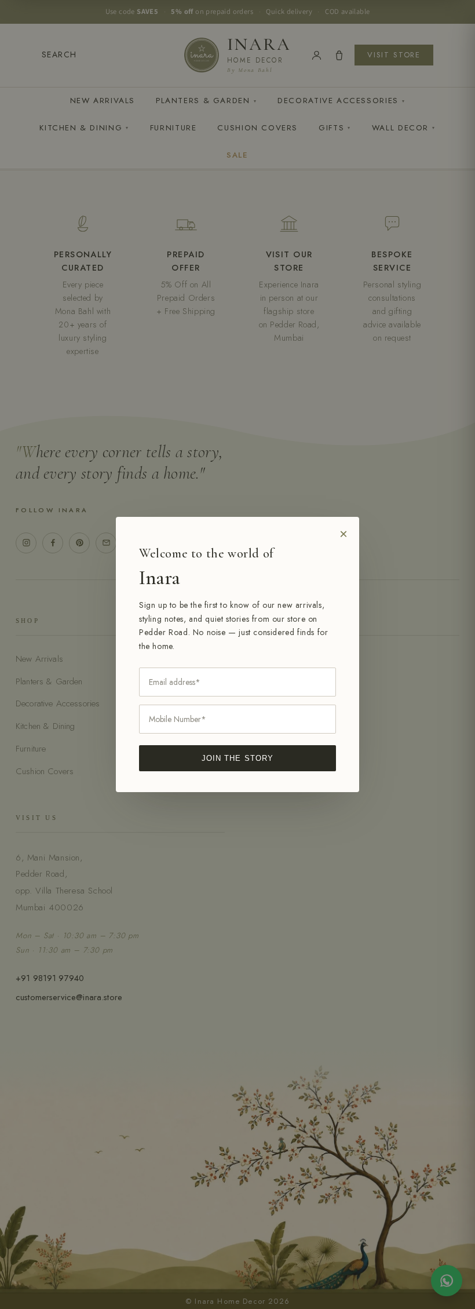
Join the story (237, 758)
